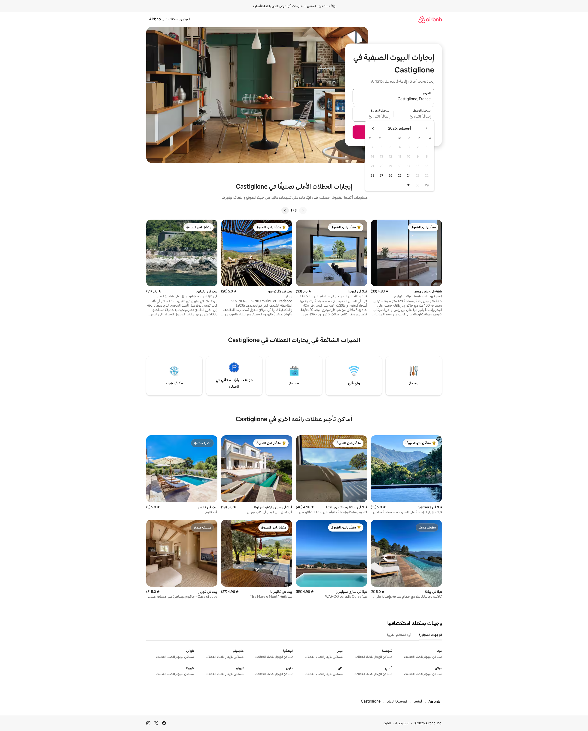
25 (400, 175)
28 (372, 175)
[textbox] (414, 116)
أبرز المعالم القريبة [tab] (399, 635)
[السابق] (303, 210)
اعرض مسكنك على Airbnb (169, 19)
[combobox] (393, 99)
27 (381, 175)
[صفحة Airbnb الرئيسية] (430, 19)
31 (408, 185)
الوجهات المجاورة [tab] (430, 635)
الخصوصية (402, 723)
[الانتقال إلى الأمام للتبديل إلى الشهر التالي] (373, 128)
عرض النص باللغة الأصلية (269, 6)
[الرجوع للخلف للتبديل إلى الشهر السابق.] (426, 128)
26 (390, 175)
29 (427, 185)
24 (409, 175)
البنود (387, 723)
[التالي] (285, 210)
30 (418, 185)
